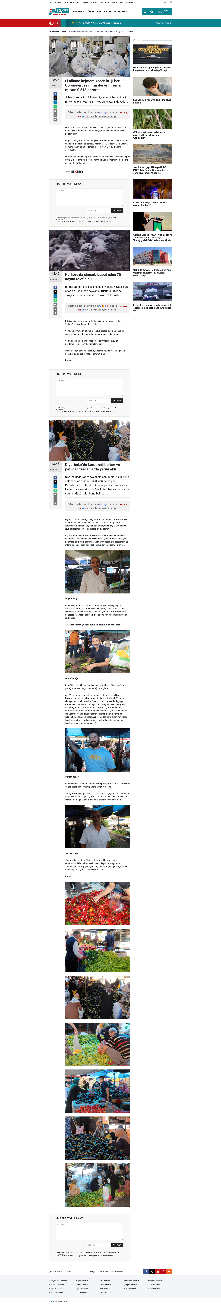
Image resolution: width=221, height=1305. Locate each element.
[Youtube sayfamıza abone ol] (157, 1271)
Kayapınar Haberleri (131, 1281)
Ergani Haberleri (82, 1289)
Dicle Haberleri (154, 1285)
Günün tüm (164, 23)
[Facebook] (55, 94)
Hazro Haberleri (130, 1289)
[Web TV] (165, 2)
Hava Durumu (104, 2)
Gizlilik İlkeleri (103, 1272)
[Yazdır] (55, 115)
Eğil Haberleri (56, 1289)
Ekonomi (122, 11)
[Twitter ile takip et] (152, 1271)
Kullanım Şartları (116, 1272)
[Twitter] (55, 98)
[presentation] (57, 23)
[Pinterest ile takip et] (163, 1271)
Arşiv (121, 2)
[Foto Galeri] (170, 2)
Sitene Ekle (129, 2)
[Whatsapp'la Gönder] (55, 106)
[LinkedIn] (55, 102)
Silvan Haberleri (106, 1292)
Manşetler (57, 2)
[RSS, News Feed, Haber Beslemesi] (169, 1271)
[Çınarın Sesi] (59, 11)
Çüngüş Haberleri (130, 1285)
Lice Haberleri (81, 1292)
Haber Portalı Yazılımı (60, 1301)
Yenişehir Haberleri (155, 1281)
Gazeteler (94, 2)
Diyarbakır (78, 11)
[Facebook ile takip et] (146, 1271)
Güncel (90, 11)
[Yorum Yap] (55, 119)
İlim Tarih (102, 11)
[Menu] (145, 12)
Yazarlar (114, 2)
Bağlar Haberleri (82, 1281)
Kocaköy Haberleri (155, 1289)
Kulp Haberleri (57, 1292)
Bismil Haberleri (57, 1285)
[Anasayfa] (50, 2)
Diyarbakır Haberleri (59, 1281)
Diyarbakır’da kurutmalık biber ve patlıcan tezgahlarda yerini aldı (104, 23)
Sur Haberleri (105, 1281)
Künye (92, 1272)
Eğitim (112, 11)
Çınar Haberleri (105, 1285)
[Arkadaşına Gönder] (55, 111)
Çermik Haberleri (82, 1285)
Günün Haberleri (69, 2)
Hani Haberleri (105, 1289)
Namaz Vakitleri (82, 2)
